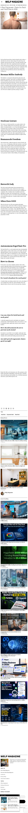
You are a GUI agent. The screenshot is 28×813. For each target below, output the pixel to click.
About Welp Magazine (5, 770)
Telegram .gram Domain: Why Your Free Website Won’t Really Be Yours (13, 520)
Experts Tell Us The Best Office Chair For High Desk (13, 465)
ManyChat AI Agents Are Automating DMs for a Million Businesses (13, 701)
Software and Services (21, 5)
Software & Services (5, 785)
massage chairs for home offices (16, 275)
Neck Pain (17, 414)
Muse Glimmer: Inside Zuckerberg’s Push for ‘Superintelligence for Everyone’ (11, 655)
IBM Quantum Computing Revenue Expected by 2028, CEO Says (14, 723)
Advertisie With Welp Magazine (7, 772)
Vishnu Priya (4, 611)
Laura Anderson (5, 544)
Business (2, 787)
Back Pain (3, 414)
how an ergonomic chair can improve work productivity (12, 271)
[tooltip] (1, 408)
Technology (3, 789)
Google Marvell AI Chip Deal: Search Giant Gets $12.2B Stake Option (13, 543)
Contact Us (3, 774)
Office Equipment (4, 783)
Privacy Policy (3, 776)
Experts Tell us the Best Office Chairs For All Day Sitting (14, 440)
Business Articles (5, 5)
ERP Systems (12, 5)
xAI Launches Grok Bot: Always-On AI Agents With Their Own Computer (13, 588)
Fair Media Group (22, 807)
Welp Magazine (9, 492)
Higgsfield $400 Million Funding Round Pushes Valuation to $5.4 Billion (14, 565)
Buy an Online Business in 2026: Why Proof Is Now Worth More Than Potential (13, 678)
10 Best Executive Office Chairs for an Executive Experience (12, 488)
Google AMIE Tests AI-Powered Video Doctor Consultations (11, 632)
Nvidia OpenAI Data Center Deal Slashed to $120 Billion (13, 610)
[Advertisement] (14, 44)
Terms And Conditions (5, 778)
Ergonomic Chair (10, 414)
